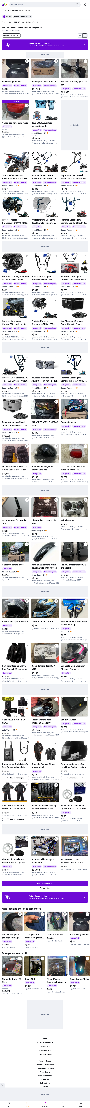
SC (10, 22)
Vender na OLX (45, 1051)
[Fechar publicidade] (2, 1085)
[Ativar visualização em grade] (85, 35)
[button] (45, 4)
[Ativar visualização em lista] (79, 35)
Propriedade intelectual (45, 1068)
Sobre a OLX (45, 1046)
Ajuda (45, 1038)
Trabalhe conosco (45, 1076)
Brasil (4, 22)
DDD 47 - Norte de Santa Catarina (26, 22)
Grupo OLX (45, 1079)
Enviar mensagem (17, 778)
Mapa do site (45, 1072)
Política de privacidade (45, 1065)
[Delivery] (7, 44)
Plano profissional (45, 1055)
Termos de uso (45, 1061)
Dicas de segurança (45, 1042)
